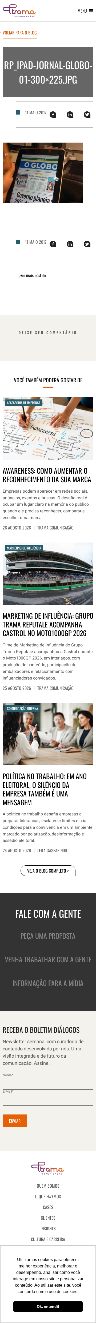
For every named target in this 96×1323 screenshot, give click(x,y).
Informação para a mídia (48, 983)
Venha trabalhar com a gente (48, 959)
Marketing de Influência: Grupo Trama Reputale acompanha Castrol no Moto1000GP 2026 (48, 624)
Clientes (48, 1218)
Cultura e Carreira (48, 1239)
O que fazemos (48, 1196)
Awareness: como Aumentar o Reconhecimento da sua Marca (47, 475)
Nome (8, 1075)
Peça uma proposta (48, 936)
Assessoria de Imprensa (23, 402)
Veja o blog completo (46, 870)
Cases (48, 1207)
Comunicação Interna (22, 708)
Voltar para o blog (20, 33)
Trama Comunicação (55, 527)
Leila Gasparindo (52, 850)
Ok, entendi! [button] (48, 1306)
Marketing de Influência (24, 548)
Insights (48, 1228)
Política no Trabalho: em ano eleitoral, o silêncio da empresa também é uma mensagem (45, 789)
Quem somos (48, 1186)
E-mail (8, 1091)
